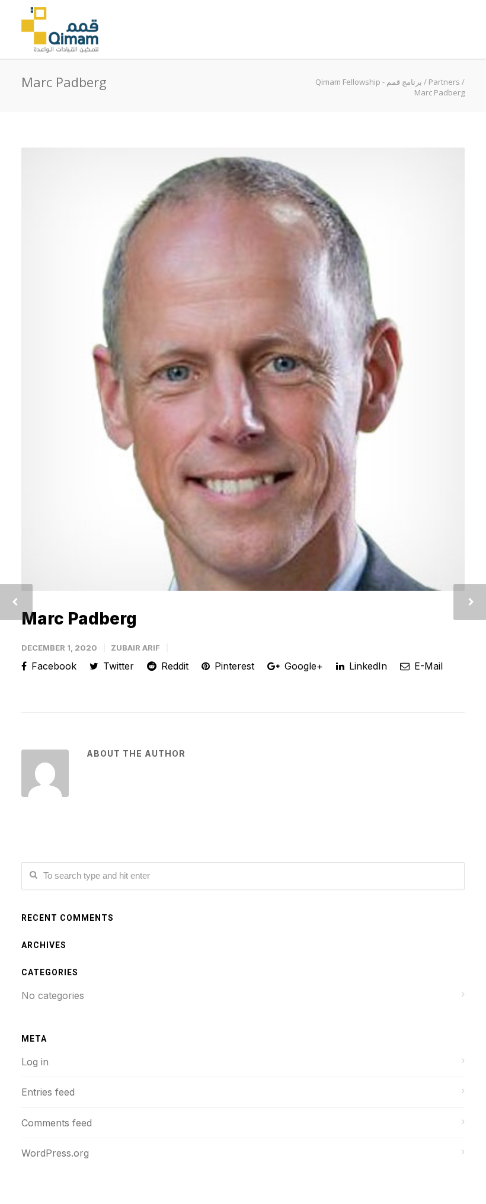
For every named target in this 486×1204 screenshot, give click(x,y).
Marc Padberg (79, 619)
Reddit (173, 666)
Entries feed (48, 1092)
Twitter (117, 666)
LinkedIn (366, 666)
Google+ (302, 666)
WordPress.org (55, 1153)
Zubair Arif (135, 647)
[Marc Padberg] (243, 369)
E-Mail (427, 666)
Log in (35, 1062)
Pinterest (233, 666)
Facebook (52, 666)
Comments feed (56, 1123)
